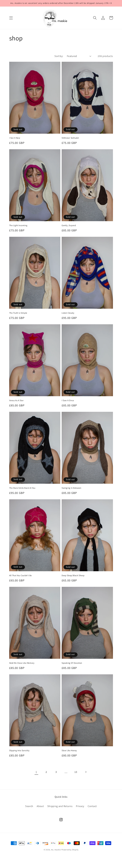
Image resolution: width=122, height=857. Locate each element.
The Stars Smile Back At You (22, 488)
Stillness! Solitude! (70, 138)
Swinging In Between (71, 488)
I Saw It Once (68, 400)
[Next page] (86, 772)
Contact (92, 806)
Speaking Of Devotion (72, 663)
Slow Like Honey (69, 750)
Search (29, 806)
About (40, 806)
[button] (11, 18)
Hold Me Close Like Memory (21, 663)
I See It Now (14, 138)
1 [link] (36, 772)
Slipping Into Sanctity (19, 750)
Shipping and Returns (60, 806)
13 (76, 772)
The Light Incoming (18, 225)
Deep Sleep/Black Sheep (73, 575)
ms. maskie (56, 849)
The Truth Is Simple (18, 313)
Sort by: (58, 56)
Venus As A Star (16, 400)
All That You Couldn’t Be (20, 575)
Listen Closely (68, 313)
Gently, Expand (69, 225)
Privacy (80, 806)
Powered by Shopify (69, 849)
